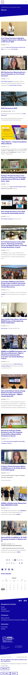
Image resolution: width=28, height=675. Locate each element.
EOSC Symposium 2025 (9, 108)
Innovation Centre (9, 2)
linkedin (21, 600)
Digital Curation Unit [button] (5, 618)
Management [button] (3, 609)
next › (20, 563)
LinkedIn (12, 569)
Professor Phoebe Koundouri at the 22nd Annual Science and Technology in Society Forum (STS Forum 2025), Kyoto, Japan (13, 178)
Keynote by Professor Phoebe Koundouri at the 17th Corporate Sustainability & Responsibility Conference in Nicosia (11, 433)
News (4, 10)
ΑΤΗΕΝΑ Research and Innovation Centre (10, 7)
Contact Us (2, 645)
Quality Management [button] (5, 611)
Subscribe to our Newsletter (5, 647)
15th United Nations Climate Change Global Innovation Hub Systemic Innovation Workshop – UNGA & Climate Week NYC (13, 393)
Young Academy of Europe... (15, 85)
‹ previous (9, 560)
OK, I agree (5, 673)
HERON (18, 552)
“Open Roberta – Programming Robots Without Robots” (14, 143)
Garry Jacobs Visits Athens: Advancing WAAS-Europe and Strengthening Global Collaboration (14, 321)
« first (7, 560)
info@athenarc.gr (19, 645)
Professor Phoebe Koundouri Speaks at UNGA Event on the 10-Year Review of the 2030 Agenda (13, 468)
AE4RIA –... (19, 514)
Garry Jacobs (4, 328)
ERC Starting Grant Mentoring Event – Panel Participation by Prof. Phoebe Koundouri (13, 74)
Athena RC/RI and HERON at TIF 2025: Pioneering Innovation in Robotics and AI (14, 539)
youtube (26, 600)
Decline (14, 673)
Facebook (5, 569)
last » (22, 563)
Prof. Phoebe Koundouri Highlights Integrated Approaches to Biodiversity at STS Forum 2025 (13, 40)
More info (5, 668)
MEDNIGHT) (23, 510)
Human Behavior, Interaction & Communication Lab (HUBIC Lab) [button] (14, 619)
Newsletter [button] (3, 628)
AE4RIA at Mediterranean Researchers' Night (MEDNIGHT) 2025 (14, 504)
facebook (19, 600)
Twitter (9, 569)
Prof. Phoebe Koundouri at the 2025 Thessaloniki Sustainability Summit (13, 212)
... (11, 368)
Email (2, 569)
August (14, 578)
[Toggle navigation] (26, 2)
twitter (22, 600)
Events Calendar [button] (4, 626)
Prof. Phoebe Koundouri (6, 81)
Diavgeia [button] (3, 607)
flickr (24, 600)
